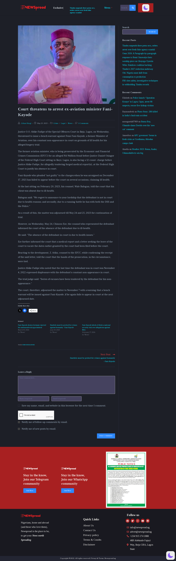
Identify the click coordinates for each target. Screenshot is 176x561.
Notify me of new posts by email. (39, 428)
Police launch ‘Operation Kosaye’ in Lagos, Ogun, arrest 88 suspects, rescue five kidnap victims (138, 102)
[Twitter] (133, 521)
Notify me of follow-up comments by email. (45, 422)
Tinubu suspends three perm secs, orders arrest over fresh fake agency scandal (82, 10)
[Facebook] (128, 521)
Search (125, 27)
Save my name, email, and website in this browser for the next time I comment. (64, 405)
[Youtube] (143, 521)
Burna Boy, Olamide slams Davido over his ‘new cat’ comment (138, 125)
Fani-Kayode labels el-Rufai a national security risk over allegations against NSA (96, 327)
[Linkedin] (148, 521)
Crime (55, 123)
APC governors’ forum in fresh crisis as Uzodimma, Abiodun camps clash (139, 139)
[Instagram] (138, 521)
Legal (63, 123)
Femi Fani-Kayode (28, 345)
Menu (107, 7)
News (70, 123)
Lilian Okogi (26, 123)
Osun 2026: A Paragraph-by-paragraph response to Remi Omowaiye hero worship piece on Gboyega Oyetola (139, 57)
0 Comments (83, 123)
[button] (145, 7)
